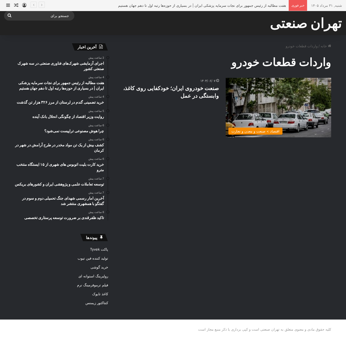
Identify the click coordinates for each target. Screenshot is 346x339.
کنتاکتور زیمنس (96, 303)
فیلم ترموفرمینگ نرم (92, 285)
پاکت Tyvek (99, 249)
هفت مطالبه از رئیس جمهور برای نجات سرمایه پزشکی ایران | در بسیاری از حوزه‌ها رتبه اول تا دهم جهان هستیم (202, 5)
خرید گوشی (99, 267)
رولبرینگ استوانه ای (93, 276)
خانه (324, 46)
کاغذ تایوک (100, 294)
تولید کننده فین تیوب (93, 258)
